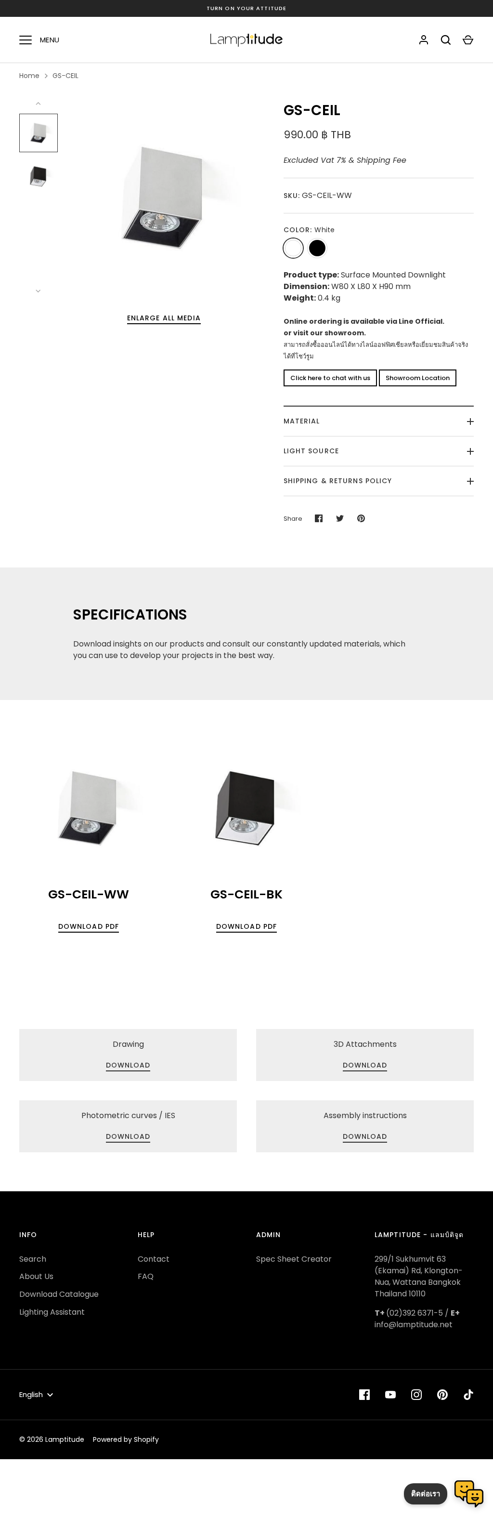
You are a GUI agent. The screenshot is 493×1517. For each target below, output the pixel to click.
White (293, 248)
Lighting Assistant (52, 1312)
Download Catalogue (59, 1294)
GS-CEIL (65, 75)
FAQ (146, 1276)
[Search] (445, 40)
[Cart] (468, 40)
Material (302, 421)
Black (317, 248)
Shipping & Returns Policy (338, 481)
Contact (153, 1259)
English (31, 1394)
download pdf (88, 926)
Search (32, 1259)
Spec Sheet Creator (294, 1259)
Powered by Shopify (126, 1439)
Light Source (311, 451)
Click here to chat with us (330, 378)
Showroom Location (418, 378)
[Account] (423, 40)
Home (29, 75)
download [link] (128, 1065)
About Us (36, 1276)
